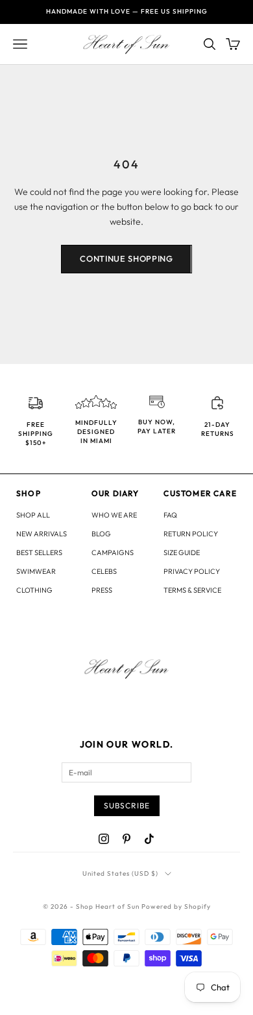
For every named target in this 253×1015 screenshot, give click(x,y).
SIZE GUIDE (181, 552)
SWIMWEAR (36, 571)
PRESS (101, 590)
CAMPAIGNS (112, 552)
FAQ (170, 514)
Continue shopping (126, 258)
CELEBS (104, 571)
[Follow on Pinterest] (126, 838)
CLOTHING (34, 590)
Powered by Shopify (176, 906)
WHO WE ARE (114, 514)
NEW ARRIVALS (41, 533)
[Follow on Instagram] (103, 838)
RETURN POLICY (190, 533)
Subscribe (127, 805)
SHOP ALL (33, 514)
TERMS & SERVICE (192, 590)
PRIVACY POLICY (191, 571)
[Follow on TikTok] (149, 838)
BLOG (101, 533)
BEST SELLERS (39, 552)
